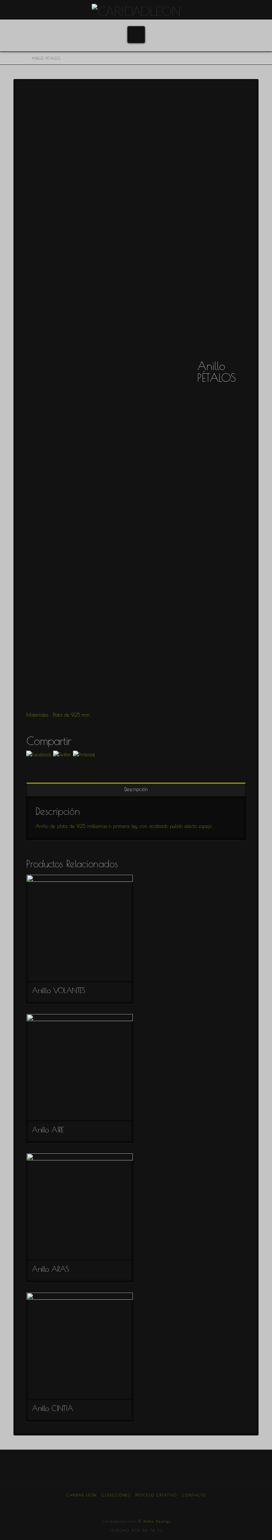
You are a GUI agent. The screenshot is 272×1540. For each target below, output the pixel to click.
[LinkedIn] (136, 1504)
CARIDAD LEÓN (81, 1495)
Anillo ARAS (50, 1269)
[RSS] (171, 1504)
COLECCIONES (116, 1495)
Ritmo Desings (157, 1521)
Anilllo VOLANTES (58, 990)
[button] (136, 34)
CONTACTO (194, 1495)
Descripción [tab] (136, 789)
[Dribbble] (160, 1504)
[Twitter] (112, 1504)
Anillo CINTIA (52, 1408)
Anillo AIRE (47, 1129)
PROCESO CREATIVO (156, 1495)
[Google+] (124, 1504)
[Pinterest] (148, 1504)
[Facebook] (100, 1504)
